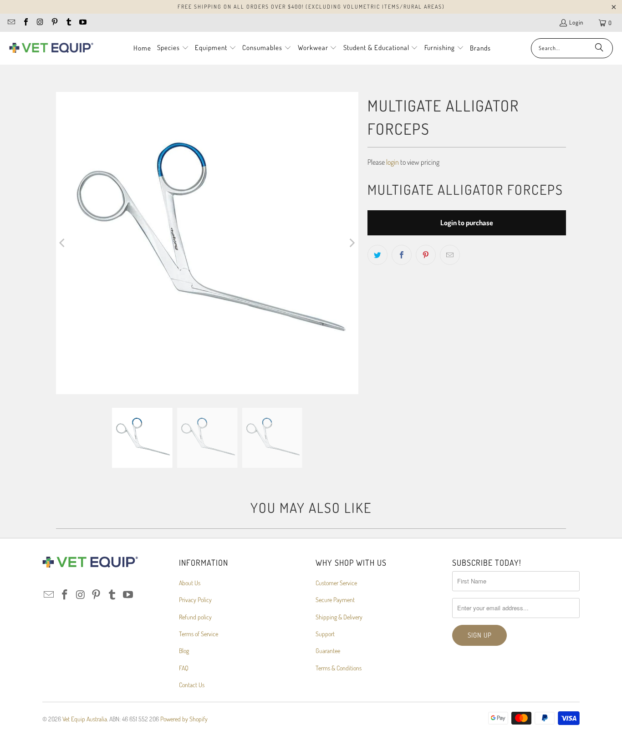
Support (325, 634)
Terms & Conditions (339, 668)
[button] (173, 48)
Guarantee (328, 650)
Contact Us (191, 685)
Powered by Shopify (184, 719)
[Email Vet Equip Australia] (11, 22)
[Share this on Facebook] (402, 255)
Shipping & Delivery (339, 617)
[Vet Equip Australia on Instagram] (40, 22)
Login (576, 22)
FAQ (184, 668)
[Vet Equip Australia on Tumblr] (68, 22)
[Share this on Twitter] (377, 255)
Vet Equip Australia (84, 719)
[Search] (599, 48)
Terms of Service (198, 634)
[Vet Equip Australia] (51, 48)
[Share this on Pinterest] (426, 255)
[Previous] (63, 243)
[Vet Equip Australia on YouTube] (82, 22)
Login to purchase (466, 222)
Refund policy (195, 617)
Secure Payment (335, 599)
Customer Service (336, 583)
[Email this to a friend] (450, 255)
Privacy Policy (195, 599)
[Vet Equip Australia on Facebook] (25, 22)
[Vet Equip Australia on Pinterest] (54, 22)
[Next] (351, 243)
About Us (189, 583)
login (392, 162)
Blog (184, 650)
